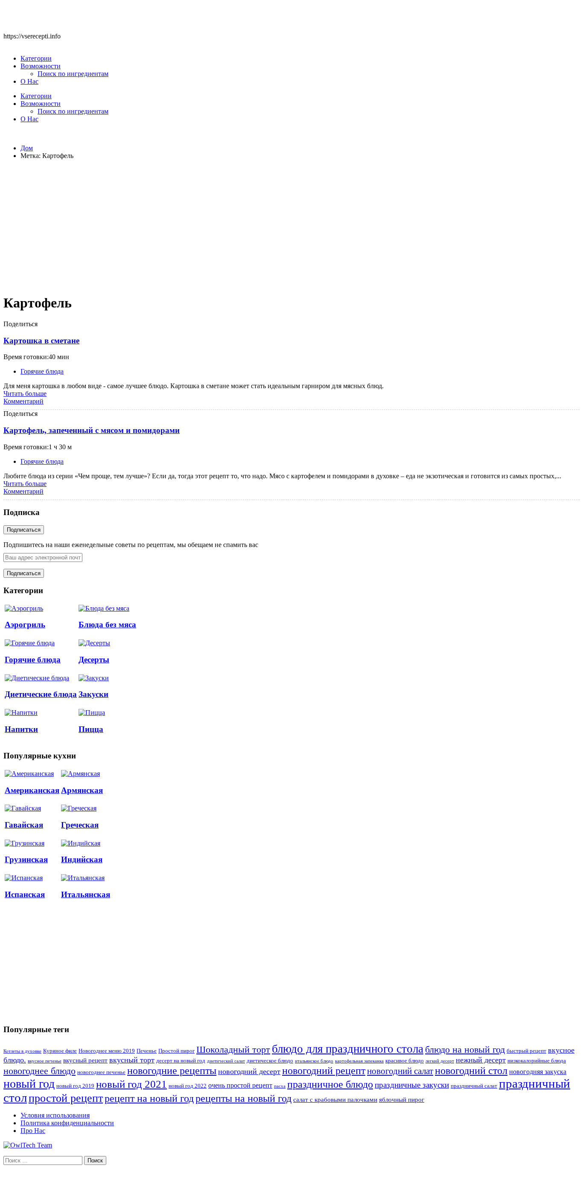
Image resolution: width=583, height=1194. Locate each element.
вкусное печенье (44, 1061)
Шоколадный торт (233, 1049)
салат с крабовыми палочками (335, 1099)
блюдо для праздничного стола (347, 1048)
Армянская (82, 790)
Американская (32, 790)
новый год (29, 1083)
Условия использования (55, 1115)
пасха (280, 1086)
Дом (26, 148)
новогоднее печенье (101, 1072)
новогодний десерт (249, 1071)
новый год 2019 (75, 1086)
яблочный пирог (401, 1099)
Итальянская (85, 894)
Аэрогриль (25, 624)
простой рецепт (66, 1098)
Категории (36, 58)
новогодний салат (400, 1071)
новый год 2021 (131, 1084)
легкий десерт (440, 1061)
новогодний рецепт (323, 1070)
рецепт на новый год (149, 1098)
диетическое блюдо (270, 1061)
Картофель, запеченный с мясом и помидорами (91, 430)
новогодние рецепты (171, 1070)
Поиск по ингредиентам (73, 73)
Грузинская (26, 859)
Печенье (147, 1051)
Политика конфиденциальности (67, 1123)
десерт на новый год (180, 1061)
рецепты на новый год (243, 1098)
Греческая (80, 824)
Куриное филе (60, 1051)
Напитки (21, 729)
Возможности (40, 66)
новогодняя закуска (537, 1071)
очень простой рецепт (240, 1085)
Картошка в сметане (41, 340)
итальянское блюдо (314, 1061)
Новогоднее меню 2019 (107, 1051)
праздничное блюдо (330, 1084)
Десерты (94, 659)
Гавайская (24, 824)
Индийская (81, 859)
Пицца (91, 729)
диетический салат (226, 1061)
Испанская (25, 894)
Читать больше (25, 393)
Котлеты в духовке (22, 1051)
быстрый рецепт (526, 1051)
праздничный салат (474, 1086)
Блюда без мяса (107, 624)
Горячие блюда (42, 371)
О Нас (29, 81)
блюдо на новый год (465, 1049)
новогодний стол (471, 1070)
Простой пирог (176, 1051)
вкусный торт (131, 1060)
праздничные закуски (412, 1084)
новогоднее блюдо (39, 1070)
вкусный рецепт (85, 1060)
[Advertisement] (291, 226)
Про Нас (32, 1130)
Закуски (93, 694)
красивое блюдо (404, 1061)
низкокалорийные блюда (536, 1061)
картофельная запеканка (359, 1061)
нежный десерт (481, 1060)
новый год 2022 (188, 1086)
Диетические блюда (41, 694)
